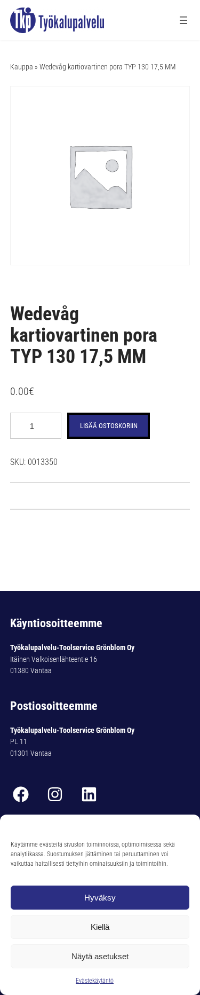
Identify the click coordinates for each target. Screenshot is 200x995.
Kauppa (21, 66)
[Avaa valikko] (183, 20)
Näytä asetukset (100, 956)
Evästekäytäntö (95, 980)
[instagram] (55, 794)
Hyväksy (100, 897)
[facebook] (20, 794)
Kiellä (100, 926)
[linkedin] (89, 794)
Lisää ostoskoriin (109, 426)
